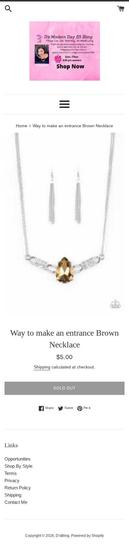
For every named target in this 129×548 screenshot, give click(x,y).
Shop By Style (18, 466)
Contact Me (15, 502)
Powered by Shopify (87, 536)
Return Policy (17, 487)
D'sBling (62, 536)
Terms (10, 473)
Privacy (12, 480)
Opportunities (17, 458)
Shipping (42, 367)
